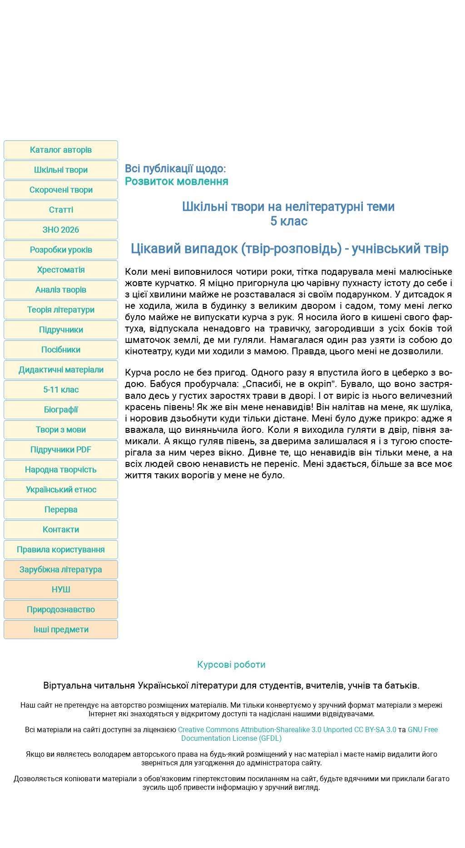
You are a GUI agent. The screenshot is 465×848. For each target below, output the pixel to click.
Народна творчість (61, 469)
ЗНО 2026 (61, 229)
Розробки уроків (61, 249)
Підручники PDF (60, 449)
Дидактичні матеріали (61, 369)
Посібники (60, 349)
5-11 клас (61, 389)
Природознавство (61, 609)
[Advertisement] (232, 67)
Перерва (61, 509)
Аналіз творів (60, 289)
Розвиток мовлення (176, 181)
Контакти (61, 529)
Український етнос (61, 489)
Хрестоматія (61, 269)
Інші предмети (61, 629)
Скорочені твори (61, 189)
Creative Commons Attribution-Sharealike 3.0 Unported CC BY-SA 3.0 (287, 729)
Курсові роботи (231, 664)
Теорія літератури (60, 309)
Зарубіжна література (61, 569)
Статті (61, 209)
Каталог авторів (61, 149)
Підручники (61, 329)
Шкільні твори (61, 169)
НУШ (61, 589)
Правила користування (61, 549)
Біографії (61, 409)
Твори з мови (61, 429)
